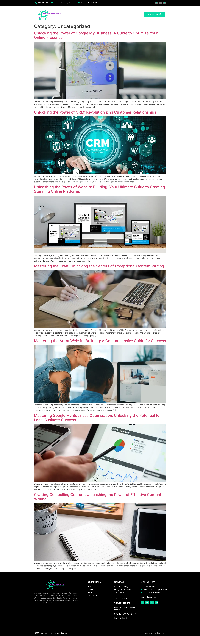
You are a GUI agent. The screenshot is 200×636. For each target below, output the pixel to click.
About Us (91, 14)
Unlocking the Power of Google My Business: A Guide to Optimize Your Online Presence (96, 35)
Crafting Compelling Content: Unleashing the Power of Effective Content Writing (97, 496)
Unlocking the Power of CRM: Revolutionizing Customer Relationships (95, 112)
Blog (117, 14)
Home (79, 14)
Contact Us (129, 14)
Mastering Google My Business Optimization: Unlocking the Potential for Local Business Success (97, 417)
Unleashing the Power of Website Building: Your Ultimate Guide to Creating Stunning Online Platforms (99, 189)
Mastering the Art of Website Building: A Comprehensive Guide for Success (100, 340)
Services (104, 14)
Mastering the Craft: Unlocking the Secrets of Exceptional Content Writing (99, 266)
